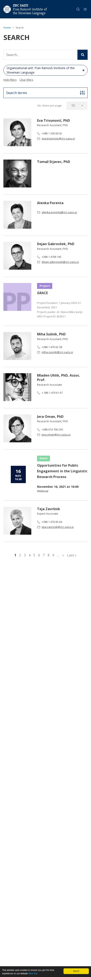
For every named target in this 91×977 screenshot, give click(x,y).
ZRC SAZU (20, 5)
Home (7, 27)
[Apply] (82, 55)
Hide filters (10, 80)
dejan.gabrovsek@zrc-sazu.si (60, 262)
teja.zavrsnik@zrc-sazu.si (58, 527)
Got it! (76, 971)
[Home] (7, 9)
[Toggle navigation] (85, 9)
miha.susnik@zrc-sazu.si (57, 352)
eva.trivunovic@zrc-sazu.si (58, 138)
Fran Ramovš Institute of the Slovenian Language (30, 11)
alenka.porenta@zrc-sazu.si (59, 212)
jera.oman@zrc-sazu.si (56, 434)
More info (33, 973)
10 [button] (73, 105)
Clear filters (26, 80)
